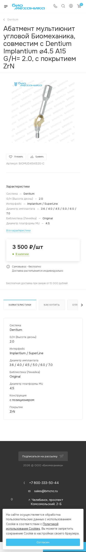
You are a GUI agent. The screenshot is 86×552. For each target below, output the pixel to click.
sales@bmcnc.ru (46, 491)
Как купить (52, 304)
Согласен (43, 542)
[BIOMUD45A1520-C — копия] (43, 111)
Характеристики (20, 304)
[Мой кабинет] (71, 6)
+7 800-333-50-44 (44, 483)
